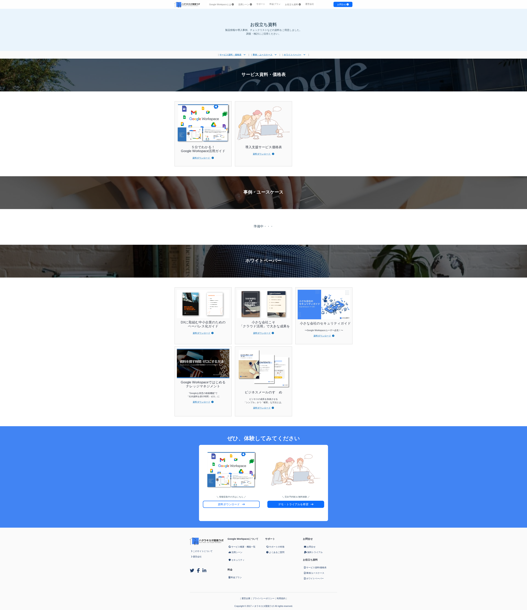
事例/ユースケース (315, 573)
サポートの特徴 (276, 547)
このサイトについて (203, 551)
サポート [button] (260, 4)
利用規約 (281, 598)
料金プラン (275, 4)
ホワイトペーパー (292, 55)
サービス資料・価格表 (230, 55)
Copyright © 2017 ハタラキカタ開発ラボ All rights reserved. (263, 606)
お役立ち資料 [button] (292, 4)
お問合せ (342, 4)
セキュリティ (238, 560)
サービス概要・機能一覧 (243, 547)
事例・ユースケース (262, 55)
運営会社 (309, 4)
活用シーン (236, 552)
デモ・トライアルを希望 (293, 504)
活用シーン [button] (244, 4)
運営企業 (246, 598)
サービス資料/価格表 (316, 567)
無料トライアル (315, 552)
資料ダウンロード (201, 158)
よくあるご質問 (276, 552)
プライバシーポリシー (263, 598)
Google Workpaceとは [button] (220, 4)
